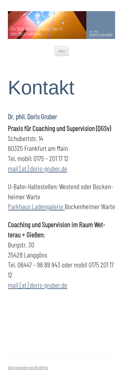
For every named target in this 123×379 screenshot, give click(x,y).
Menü (61, 51)
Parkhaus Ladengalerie (36, 206)
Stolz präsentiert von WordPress (28, 367)
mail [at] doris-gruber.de (37, 168)
